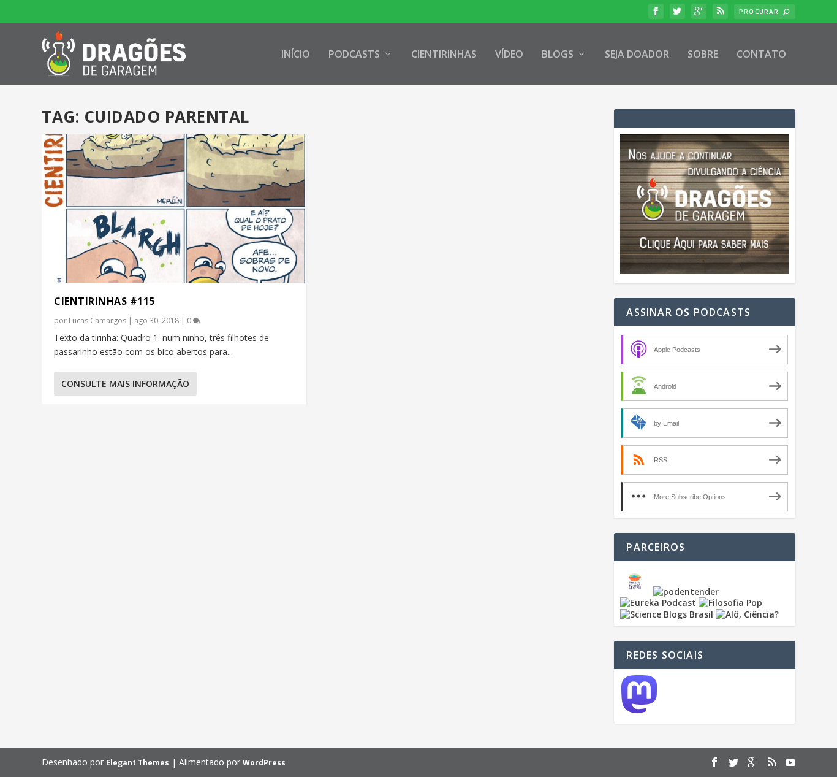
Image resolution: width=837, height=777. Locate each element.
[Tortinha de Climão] (636, 591)
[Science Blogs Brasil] (666, 614)
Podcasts (354, 55)
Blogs (558, 55)
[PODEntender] (686, 591)
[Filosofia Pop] (730, 602)
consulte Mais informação (125, 383)
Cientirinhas (444, 55)
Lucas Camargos (97, 320)
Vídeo (509, 55)
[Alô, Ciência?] (747, 614)
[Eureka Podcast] (658, 602)
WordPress (264, 762)
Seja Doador (637, 55)
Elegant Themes (137, 762)
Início (295, 55)
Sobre (702, 55)
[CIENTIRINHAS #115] (174, 208)
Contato (761, 55)
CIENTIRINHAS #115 (104, 301)
